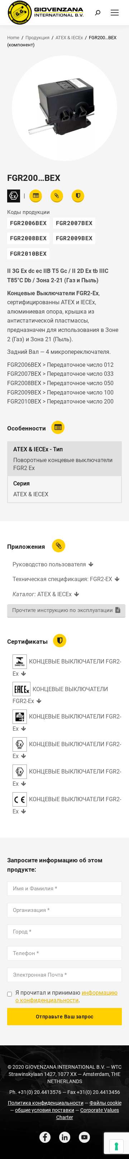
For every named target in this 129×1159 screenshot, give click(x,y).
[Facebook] (45, 1137)
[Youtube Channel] (84, 1137)
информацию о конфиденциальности (66, 996)
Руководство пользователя (49, 564)
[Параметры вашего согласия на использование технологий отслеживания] (116, 1146)
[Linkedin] (64, 1137)
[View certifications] (78, 196)
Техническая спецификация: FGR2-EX (62, 579)
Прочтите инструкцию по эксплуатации (62, 610)
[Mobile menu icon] (115, 12)
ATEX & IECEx (69, 37)
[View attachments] (57, 196)
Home (13, 37)
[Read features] (35, 196)
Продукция (37, 37)
